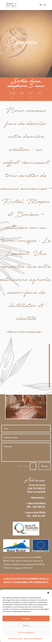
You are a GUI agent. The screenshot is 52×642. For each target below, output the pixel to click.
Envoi (44, 466)
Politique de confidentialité (33, 638)
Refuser (26, 625)
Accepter (26, 618)
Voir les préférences (26, 632)
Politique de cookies (15, 638)
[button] (48, 592)
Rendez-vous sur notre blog (26, 406)
